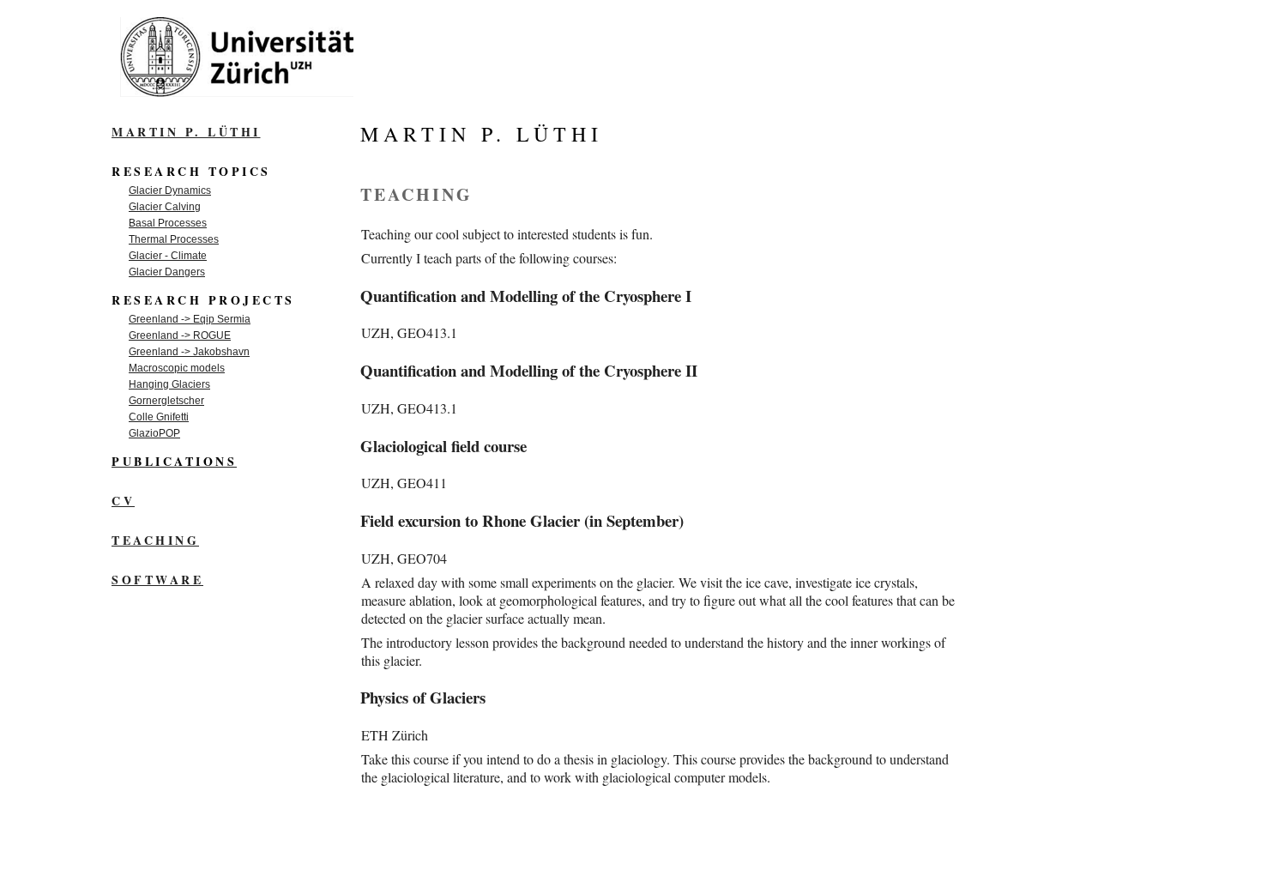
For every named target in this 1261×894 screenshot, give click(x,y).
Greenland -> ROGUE (180, 335)
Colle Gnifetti (159, 417)
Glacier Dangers (167, 272)
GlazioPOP (154, 433)
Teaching (155, 540)
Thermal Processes (174, 239)
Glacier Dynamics (170, 190)
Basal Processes (168, 223)
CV (123, 501)
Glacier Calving (165, 207)
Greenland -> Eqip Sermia (189, 319)
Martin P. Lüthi (186, 132)
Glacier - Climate (168, 256)
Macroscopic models (177, 368)
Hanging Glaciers (169, 384)
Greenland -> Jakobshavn (189, 352)
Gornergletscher (166, 401)
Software (157, 580)
